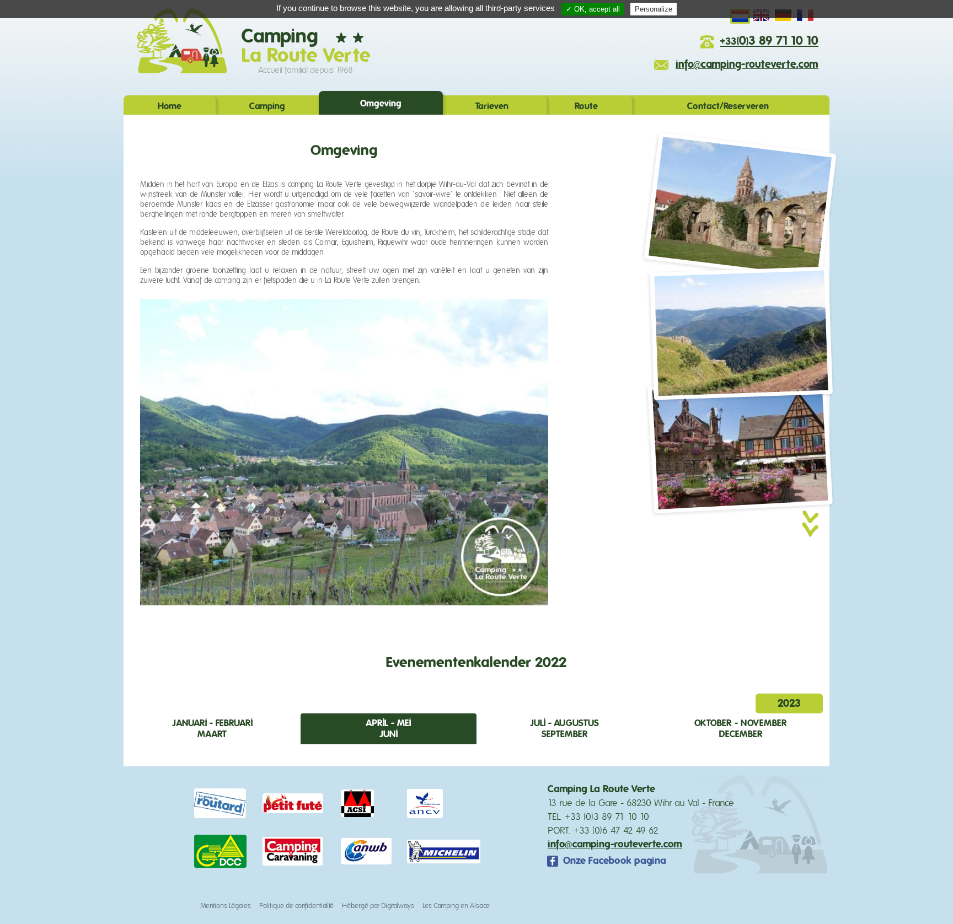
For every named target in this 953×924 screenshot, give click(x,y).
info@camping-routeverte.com (747, 65)
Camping (267, 106)
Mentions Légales (225, 906)
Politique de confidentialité (296, 906)
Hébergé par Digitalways (378, 906)
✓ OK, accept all (593, 9)
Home (169, 106)
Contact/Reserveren (728, 106)
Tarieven (491, 106)
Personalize (653, 9)
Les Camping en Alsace (456, 906)
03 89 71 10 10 (769, 41)
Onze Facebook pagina (614, 861)
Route (586, 106)
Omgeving (380, 103)
